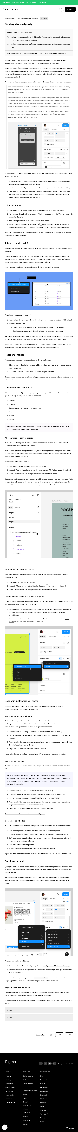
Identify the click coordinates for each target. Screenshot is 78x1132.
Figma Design (10, 18)
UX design (8, 1080)
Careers (42, 1106)
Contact (25, 1124)
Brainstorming (9, 1095)
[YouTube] (45, 1063)
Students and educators (27, 1107)
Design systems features (28, 1085)
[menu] (65, 1064)
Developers (44, 1087)
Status (42, 1121)
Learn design (44, 1091)
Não (69, 1035)
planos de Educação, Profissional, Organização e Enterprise (48, 37)
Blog (41, 1076)
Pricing (25, 1098)
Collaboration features (30, 1090)
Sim (59, 1035)
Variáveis (44, 18)
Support (42, 1083)
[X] (41, 1063)
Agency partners (45, 1114)
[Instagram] (50, 1063)
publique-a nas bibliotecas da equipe (56, 966)
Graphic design (10, 1087)
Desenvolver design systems (27, 18)
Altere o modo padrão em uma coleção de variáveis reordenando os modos (32, 267)
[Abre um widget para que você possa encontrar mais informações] (70, 1128)
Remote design (10, 1102)
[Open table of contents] (5, 1127)
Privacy (42, 1118)
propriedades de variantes (28, 709)
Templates (8, 1099)
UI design (8, 1076)
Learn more (42, 2)
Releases (43, 1102)
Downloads (43, 1095)
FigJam (25, 1094)
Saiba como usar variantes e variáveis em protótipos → (25, 814)
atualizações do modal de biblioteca (35, 969)
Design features (28, 1076)
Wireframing (9, 1091)
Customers (26, 1113)
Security (25, 1116)
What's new (43, 1099)
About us (43, 1110)
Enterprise (26, 1102)
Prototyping (9, 1083)
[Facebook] (54, 1063)
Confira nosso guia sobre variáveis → (52, 53)
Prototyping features (29, 1080)
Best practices (45, 1080)
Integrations (26, 1120)
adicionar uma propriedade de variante (43, 778)
